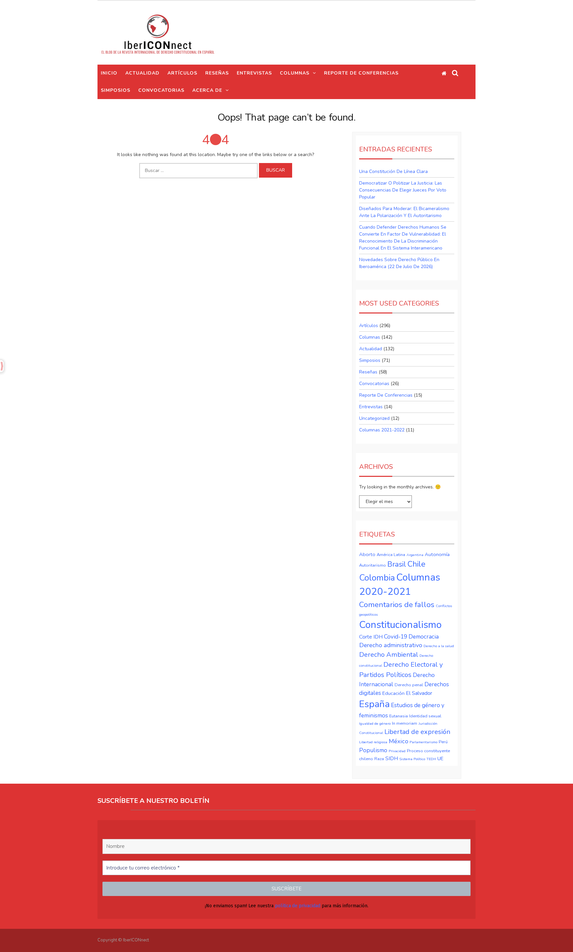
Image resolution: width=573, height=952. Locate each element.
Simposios (115, 90)
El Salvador (419, 693)
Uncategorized (374, 418)
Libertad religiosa (373, 742)
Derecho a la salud (438, 646)
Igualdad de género (375, 723)
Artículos (182, 73)
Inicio (109, 73)
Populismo (373, 750)
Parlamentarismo (423, 742)
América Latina (391, 555)
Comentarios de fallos (396, 604)
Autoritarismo (372, 565)
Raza (379, 759)
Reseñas (217, 73)
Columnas (294, 73)
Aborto (367, 554)
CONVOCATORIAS (161, 90)
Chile (416, 564)
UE (440, 758)
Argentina (415, 554)
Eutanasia (398, 716)
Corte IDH (371, 637)
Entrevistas (254, 73)
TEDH (431, 758)
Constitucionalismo (400, 624)
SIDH (391, 758)
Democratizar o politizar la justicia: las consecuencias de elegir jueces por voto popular (402, 190)
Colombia (377, 578)
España (374, 704)
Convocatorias (374, 383)
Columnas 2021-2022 (382, 430)
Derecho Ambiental (388, 654)
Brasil (396, 564)
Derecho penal (409, 685)
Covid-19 (395, 637)
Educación (393, 693)
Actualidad (142, 73)
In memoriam (404, 723)
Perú (443, 742)
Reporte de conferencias (361, 73)
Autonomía (437, 554)
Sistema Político (412, 758)
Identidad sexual (425, 716)
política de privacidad (297, 906)
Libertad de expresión (417, 731)
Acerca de (207, 90)
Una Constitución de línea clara (393, 171)
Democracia (424, 637)
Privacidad (397, 751)
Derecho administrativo (390, 645)
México (398, 741)
